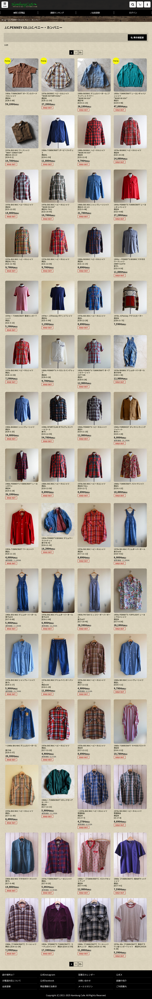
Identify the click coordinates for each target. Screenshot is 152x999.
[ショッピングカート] (140, 4)
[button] (4, 4)
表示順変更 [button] (138, 37)
